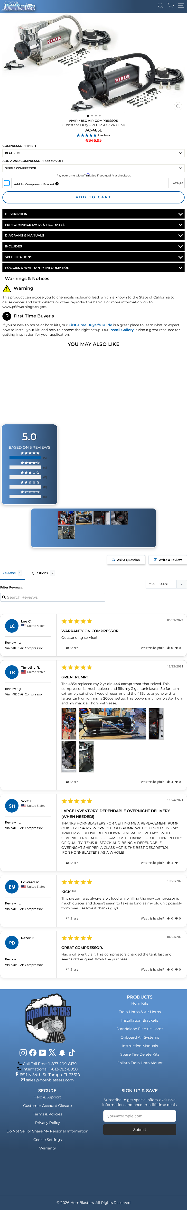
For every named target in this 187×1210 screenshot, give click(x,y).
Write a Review (170, 560)
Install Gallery (122, 330)
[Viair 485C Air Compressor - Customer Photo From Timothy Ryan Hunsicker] (66, 518)
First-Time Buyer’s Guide (90, 325)
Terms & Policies (47, 1114)
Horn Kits (139, 1003)
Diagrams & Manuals (24, 235)
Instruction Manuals (140, 1045)
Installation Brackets (139, 1020)
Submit (139, 1129)
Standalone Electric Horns (139, 1028)
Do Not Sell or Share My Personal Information (47, 1131)
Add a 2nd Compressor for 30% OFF (33, 161)
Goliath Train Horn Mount (140, 1063)
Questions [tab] (40, 573)
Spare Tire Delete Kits (139, 1054)
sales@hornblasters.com (50, 1080)
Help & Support (47, 1097)
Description (16, 214)
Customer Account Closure (47, 1105)
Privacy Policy (47, 1122)
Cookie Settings (47, 1139)
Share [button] (74, 648)
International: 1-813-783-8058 (50, 1069)
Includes (13, 246)
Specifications (18, 257)
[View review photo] (68, 724)
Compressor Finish (19, 146)
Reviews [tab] (9, 573)
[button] (170, 648)
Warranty (47, 1148)
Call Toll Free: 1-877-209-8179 (50, 1063)
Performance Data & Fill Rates (35, 225)
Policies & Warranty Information (37, 268)
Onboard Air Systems (140, 1037)
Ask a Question (128, 560)
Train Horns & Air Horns (140, 1011)
